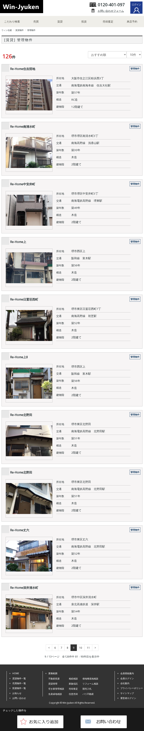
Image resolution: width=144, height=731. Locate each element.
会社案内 (124, 683)
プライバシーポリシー (131, 688)
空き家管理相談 (56, 688)
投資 (84, 21)
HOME (15, 673)
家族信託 (73, 683)
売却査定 (108, 21)
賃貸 (60, 21)
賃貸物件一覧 (19, 678)
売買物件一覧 (19, 683)
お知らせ (16, 693)
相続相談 (73, 678)
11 (88, 647)
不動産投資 (54, 678)
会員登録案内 (127, 673)
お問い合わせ (19, 698)
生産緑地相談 (55, 694)
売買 (36, 21)
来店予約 (132, 21)
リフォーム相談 (90, 683)
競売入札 (87, 688)
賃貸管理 (52, 683)
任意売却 (73, 694)
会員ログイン (127, 678)
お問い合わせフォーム (111, 11)
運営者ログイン (128, 698)
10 (80, 647)
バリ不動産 (88, 694)
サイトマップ (127, 693)
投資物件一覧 (19, 688)
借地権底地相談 (90, 678)
